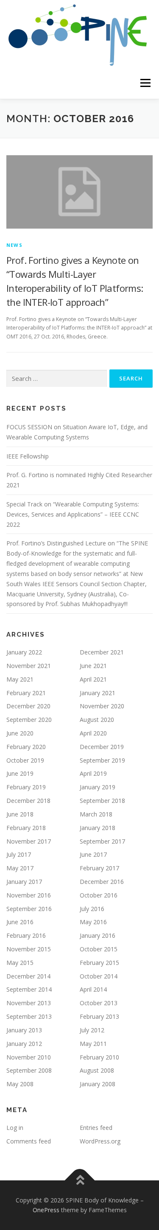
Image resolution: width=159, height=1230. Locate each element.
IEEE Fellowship (27, 456)
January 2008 (97, 1084)
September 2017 (102, 841)
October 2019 (25, 760)
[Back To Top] (79, 1180)
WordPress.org (100, 1141)
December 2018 (28, 801)
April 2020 (93, 733)
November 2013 (28, 1003)
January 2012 (24, 1044)
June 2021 (93, 666)
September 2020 (29, 720)
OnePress (46, 1210)
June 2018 (19, 814)
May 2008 (19, 1084)
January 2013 (24, 1030)
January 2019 (97, 787)
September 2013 (29, 1016)
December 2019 (102, 747)
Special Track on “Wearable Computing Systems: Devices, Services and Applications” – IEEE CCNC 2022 (72, 514)
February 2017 (99, 868)
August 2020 (97, 720)
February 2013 (99, 1016)
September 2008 (29, 1070)
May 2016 (93, 922)
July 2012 (92, 1030)
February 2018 (26, 828)
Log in (14, 1128)
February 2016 (26, 935)
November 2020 (102, 706)
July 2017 (18, 854)
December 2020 (28, 706)
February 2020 (26, 747)
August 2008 (97, 1070)
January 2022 (24, 652)
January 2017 (24, 882)
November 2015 (28, 949)
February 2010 (99, 1057)
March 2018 (96, 814)
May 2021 (19, 679)
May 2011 (93, 1044)
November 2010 (28, 1057)
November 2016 (28, 895)
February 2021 (26, 693)
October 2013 (98, 1003)
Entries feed (96, 1128)
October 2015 (98, 949)
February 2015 (99, 963)
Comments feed (28, 1141)
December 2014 (28, 976)
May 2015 (19, 963)
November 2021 (28, 666)
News (14, 245)
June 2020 (19, 733)
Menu (145, 83)
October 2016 (98, 895)
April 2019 (93, 773)
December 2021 (102, 652)
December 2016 (102, 882)
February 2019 (26, 787)
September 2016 (29, 909)
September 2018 (102, 801)
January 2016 (97, 935)
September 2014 (29, 989)
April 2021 (93, 679)
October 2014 (98, 976)
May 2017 (19, 868)
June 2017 (93, 854)
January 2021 (97, 693)
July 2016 (92, 909)
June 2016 (19, 922)
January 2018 (97, 828)
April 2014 (93, 989)
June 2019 (19, 773)
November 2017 (28, 841)
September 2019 (102, 760)
